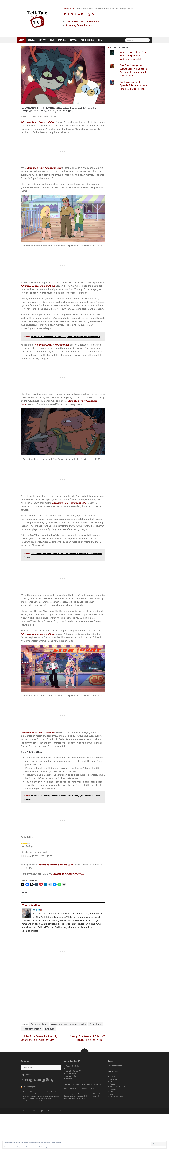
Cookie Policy (43, 1147)
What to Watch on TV (117, 1087)
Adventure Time (39, 1023)
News (52, 40)
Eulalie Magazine (30, 1087)
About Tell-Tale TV (72, 1066)
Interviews (62, 40)
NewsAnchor (52, 1111)
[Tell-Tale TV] (37, 18)
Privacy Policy (71, 1073)
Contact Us (70, 1068)
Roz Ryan (49, 1028)
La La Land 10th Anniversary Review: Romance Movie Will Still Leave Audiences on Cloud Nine (40, 1097)
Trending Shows (87, 40)
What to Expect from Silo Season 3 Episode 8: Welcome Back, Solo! (133, 56)
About (21, 40)
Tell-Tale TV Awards (116, 1097)
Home (66, 9)
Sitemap (69, 1079)
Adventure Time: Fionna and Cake (68, 1023)
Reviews (71, 9)
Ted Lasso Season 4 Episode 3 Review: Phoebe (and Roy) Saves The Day (133, 85)
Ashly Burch (96, 1023)
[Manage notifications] (163, 1136)
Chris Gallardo (44, 116)
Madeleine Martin (32, 1028)
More (100, 40)
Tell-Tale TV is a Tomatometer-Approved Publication (82, 1084)
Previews (31, 40)
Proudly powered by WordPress (30, 1111)
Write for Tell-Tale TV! (73, 1071)
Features (73, 40)
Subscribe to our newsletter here (67, 873)
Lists (111, 1092)
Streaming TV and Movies (79, 25)
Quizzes (112, 1094)
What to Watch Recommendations (83, 21)
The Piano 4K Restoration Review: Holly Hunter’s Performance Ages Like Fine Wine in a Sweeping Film (40, 1093)
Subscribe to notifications (117, 1066)
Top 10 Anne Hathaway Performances (35, 1101)
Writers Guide (71, 1076)
